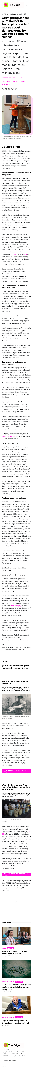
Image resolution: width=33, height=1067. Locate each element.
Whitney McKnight (10, 14)
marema (22, 81)
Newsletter (6, 84)
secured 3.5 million (8, 436)
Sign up (4, 1066)
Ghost (14, 1060)
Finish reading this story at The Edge (15, 771)
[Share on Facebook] (6, 89)
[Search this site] (26, 5)
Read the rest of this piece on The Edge (16, 874)
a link (25, 254)
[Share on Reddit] (12, 89)
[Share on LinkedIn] (9, 89)
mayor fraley (6, 81)
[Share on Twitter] (3, 89)
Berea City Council (8, 78)
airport (15, 81)
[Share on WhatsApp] (15, 89)
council (19, 78)
